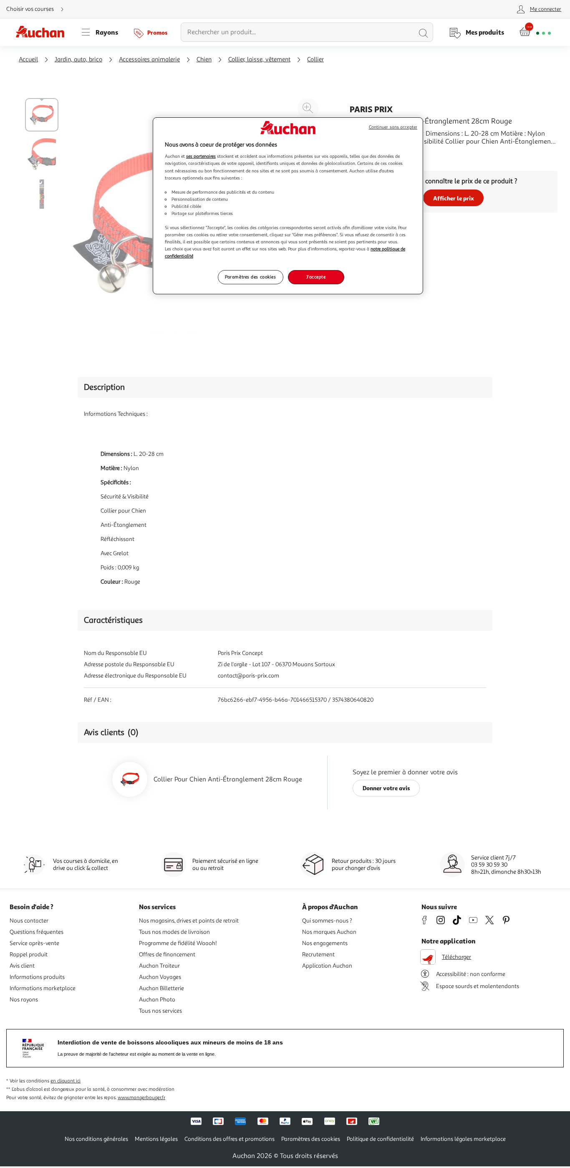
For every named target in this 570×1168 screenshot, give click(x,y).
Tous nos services (160, 1010)
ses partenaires (201, 156)
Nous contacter (29, 920)
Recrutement (318, 954)
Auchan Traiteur (159, 965)
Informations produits (37, 977)
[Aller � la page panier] (535, 32)
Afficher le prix (453, 198)
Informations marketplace (43, 988)
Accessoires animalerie (149, 59)
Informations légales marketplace (463, 1139)
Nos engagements (325, 943)
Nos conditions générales (96, 1139)
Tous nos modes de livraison (174, 931)
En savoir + (365, 154)
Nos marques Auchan (329, 931)
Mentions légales (156, 1139)
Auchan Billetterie (161, 988)
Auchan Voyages (160, 977)
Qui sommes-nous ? (327, 920)
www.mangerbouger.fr (141, 1098)
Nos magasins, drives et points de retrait (189, 920)
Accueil (28, 59)
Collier (315, 59)
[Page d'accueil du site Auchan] (43, 32)
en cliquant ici (65, 1081)
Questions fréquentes (36, 931)
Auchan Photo (157, 999)
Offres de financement (167, 954)
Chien (204, 59)
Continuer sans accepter (393, 127)
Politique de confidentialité (380, 1139)
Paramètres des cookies (250, 277)
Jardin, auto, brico (78, 59)
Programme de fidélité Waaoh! (178, 943)
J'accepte (315, 277)
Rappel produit (29, 954)
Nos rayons (24, 999)
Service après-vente (34, 943)
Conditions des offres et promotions (229, 1139)
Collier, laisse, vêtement (259, 59)
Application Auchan (327, 965)
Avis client (22, 965)
